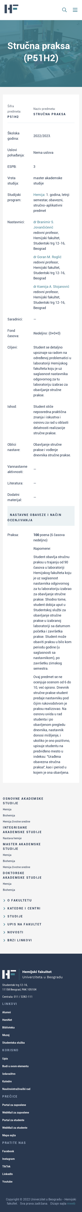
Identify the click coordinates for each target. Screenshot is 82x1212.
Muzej (6, 1035)
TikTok (6, 1166)
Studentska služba (13, 1042)
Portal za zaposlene (14, 1104)
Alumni (6, 1012)
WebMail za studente (14, 1127)
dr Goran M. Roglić (47, 257)
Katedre (7, 1081)
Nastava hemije (12, 838)
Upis (5, 1058)
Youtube (7, 1181)
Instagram (8, 1158)
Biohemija (9, 815)
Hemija (7, 809)
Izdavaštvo (8, 1073)
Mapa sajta (9, 1135)
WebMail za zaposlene (15, 1112)
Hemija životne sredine (16, 821)
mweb (71, 1203)
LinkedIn (7, 1174)
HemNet (7, 1019)
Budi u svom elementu (15, 1066)
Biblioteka (8, 1027)
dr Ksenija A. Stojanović (51, 287)
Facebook (8, 1151)
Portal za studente (13, 1120)
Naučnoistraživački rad (16, 1089)
